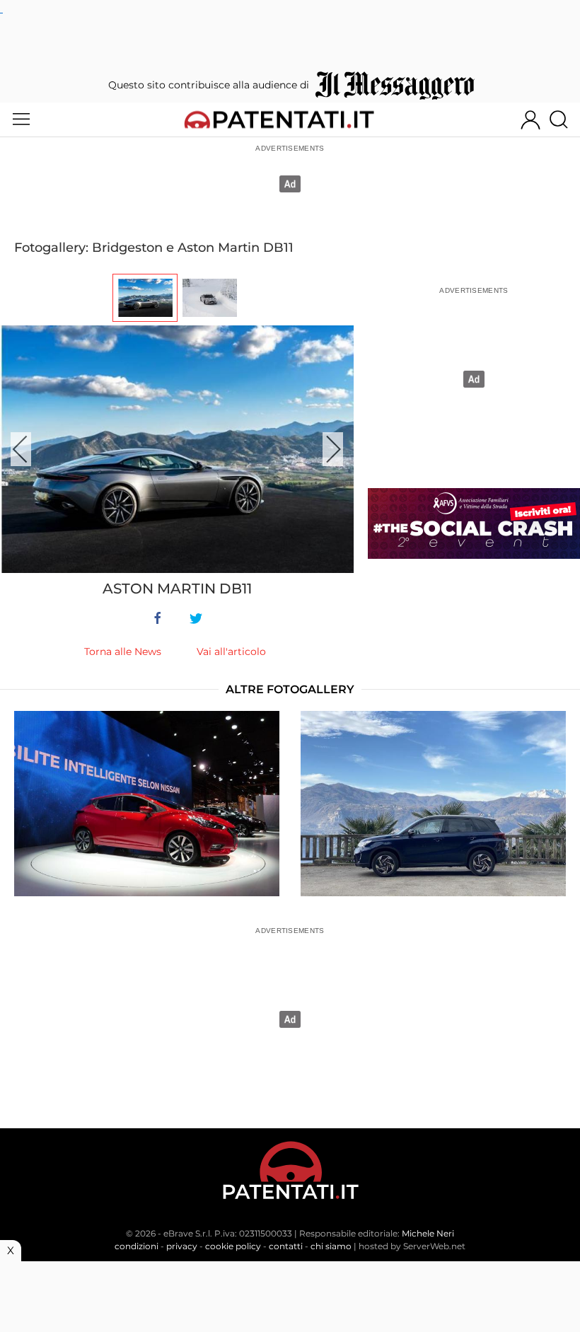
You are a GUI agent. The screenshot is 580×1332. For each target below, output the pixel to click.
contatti (286, 1246)
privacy (181, 1246)
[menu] (21, 119)
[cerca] (564, 119)
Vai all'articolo (231, 651)
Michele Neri (428, 1233)
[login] (530, 119)
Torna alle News (122, 651)
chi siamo (331, 1246)
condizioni (136, 1246)
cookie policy (233, 1246)
